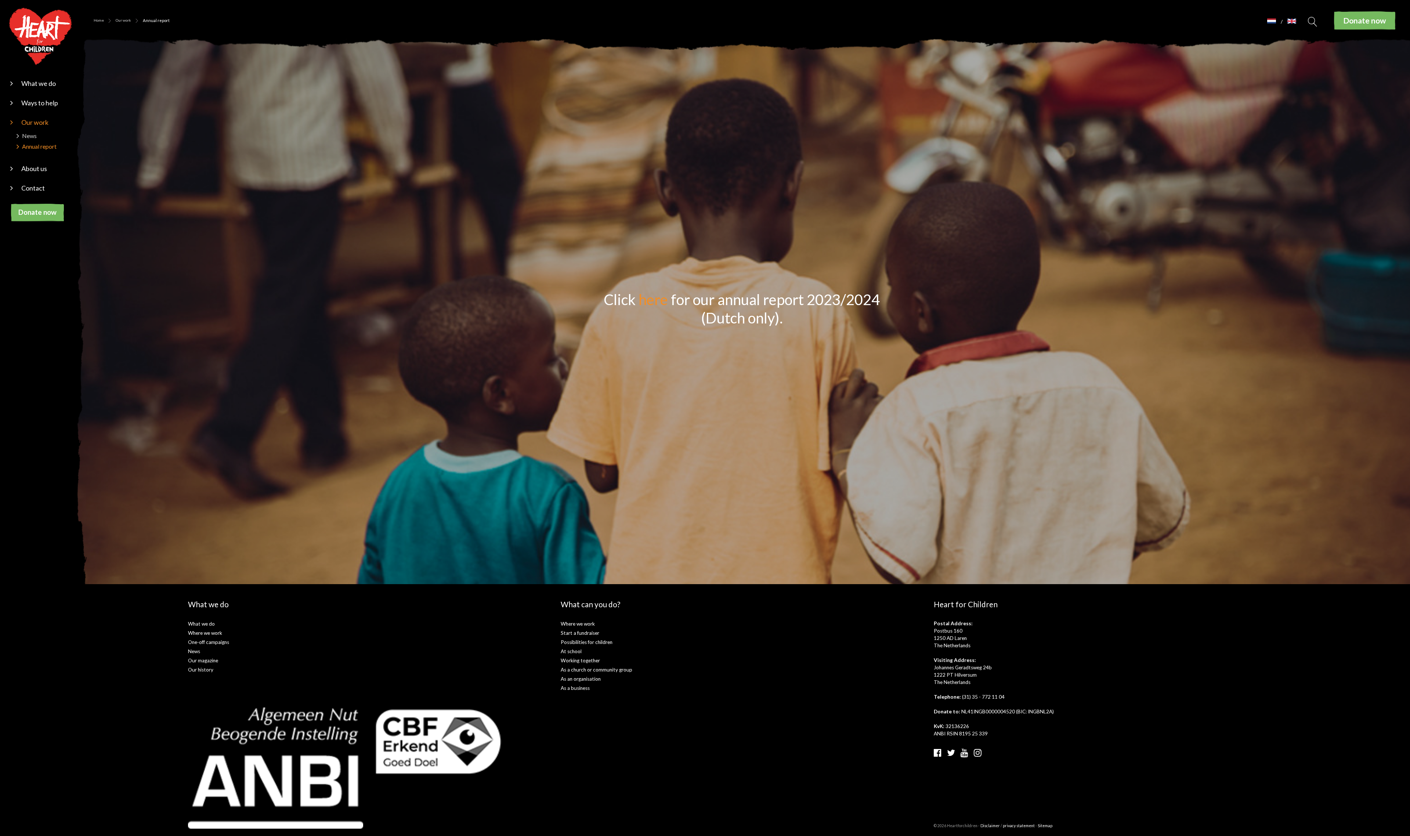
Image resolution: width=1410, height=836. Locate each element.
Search (1312, 24)
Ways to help (39, 103)
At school (571, 651)
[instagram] (977, 752)
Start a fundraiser (580, 633)
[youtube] (964, 752)
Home (99, 20)
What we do (38, 83)
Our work (34, 122)
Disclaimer (990, 826)
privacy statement (1019, 826)
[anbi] (276, 767)
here (653, 299)
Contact (33, 188)
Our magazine (203, 660)
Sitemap (1045, 826)
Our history (200, 670)
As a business (575, 688)
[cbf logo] (438, 741)
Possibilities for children (586, 642)
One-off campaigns (208, 642)
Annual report (39, 146)
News (29, 135)
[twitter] (951, 752)
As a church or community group (596, 670)
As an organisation (581, 679)
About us (34, 168)
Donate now (37, 212)
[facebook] (937, 752)
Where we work (205, 633)
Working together (580, 660)
